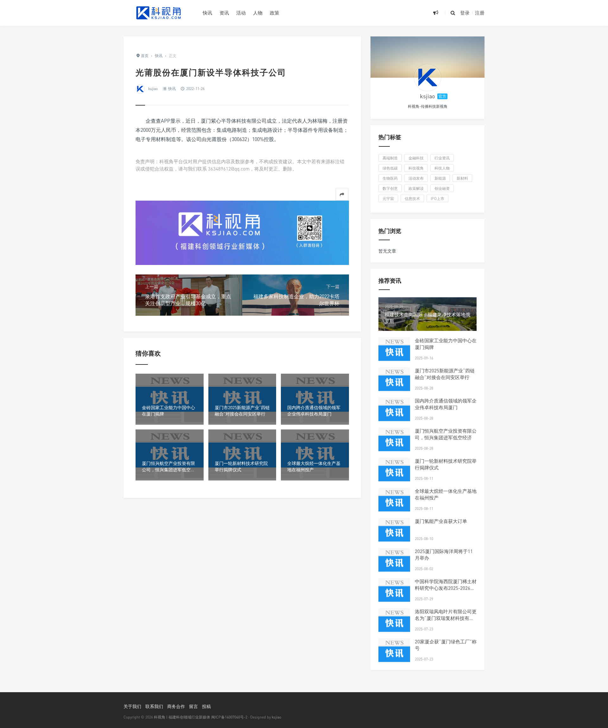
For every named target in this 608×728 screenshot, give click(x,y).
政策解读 (416, 188)
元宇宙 (388, 198)
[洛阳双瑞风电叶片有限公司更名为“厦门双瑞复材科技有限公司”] (394, 624)
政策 (274, 13)
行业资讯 (442, 158)
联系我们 (154, 706)
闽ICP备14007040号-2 (229, 717)
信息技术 (412, 198)
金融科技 (416, 158)
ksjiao (153, 88)
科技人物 (442, 168)
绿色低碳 (390, 168)
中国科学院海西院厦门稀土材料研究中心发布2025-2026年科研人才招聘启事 (446, 587)
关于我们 (132, 706)
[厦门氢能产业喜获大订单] (394, 534)
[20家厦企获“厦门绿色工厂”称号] (394, 654)
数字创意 (390, 188)
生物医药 (390, 178)
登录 (465, 13)
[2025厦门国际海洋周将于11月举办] (394, 564)
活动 (241, 13)
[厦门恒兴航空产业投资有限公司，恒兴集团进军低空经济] (394, 443)
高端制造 (390, 158)
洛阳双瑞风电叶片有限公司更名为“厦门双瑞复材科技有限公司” (446, 618)
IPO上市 (437, 198)
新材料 (462, 178)
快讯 (207, 13)
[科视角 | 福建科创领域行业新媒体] (158, 12)
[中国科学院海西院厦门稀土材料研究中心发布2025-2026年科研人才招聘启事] (394, 594)
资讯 (224, 13)
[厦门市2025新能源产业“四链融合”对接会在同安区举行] (394, 383)
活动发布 (416, 178)
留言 (193, 706)
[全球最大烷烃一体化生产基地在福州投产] (394, 503)
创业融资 (442, 188)
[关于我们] (242, 232)
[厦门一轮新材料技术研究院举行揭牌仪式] (394, 473)
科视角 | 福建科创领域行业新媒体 (182, 717)
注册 (479, 13)
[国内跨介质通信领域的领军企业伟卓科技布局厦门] (394, 413)
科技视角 (416, 168)
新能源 (440, 178)
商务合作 (176, 706)
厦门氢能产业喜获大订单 (441, 521)
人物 (258, 13)
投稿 (206, 706)
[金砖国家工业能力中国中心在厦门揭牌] (394, 353)
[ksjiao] (427, 77)
